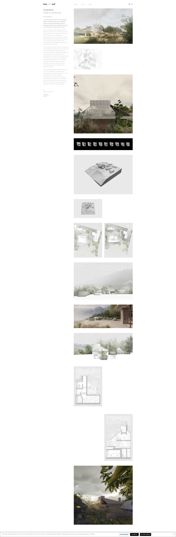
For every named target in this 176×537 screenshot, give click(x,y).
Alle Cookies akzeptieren (145, 534)
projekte (75, 4)
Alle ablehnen (134, 534)
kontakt (90, 4)
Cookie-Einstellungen (124, 534)
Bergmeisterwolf (49, 4)
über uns (83, 4)
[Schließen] (173, 534)
